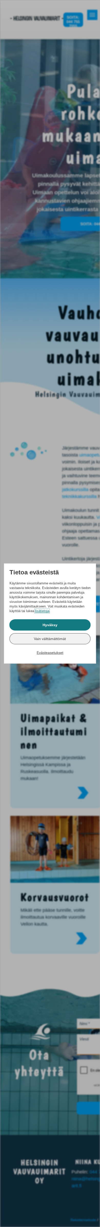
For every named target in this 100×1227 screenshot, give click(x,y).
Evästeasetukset (50, 653)
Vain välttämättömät (50, 639)
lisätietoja (42, 611)
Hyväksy (50, 625)
